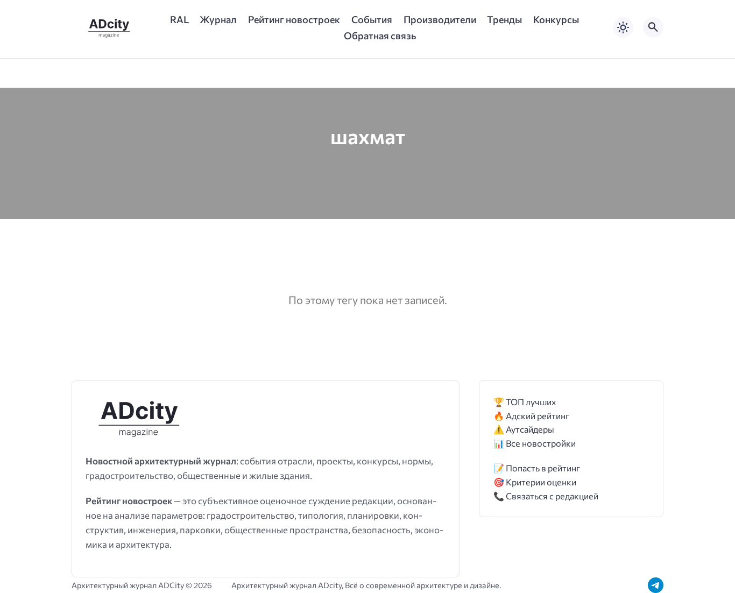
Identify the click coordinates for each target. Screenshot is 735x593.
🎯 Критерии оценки (534, 482)
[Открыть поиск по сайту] (653, 27)
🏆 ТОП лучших (524, 402)
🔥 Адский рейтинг (531, 416)
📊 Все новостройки (534, 443)
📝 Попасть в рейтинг (536, 468)
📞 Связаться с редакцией (545, 496)
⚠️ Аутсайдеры (523, 429)
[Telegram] (655, 585)
